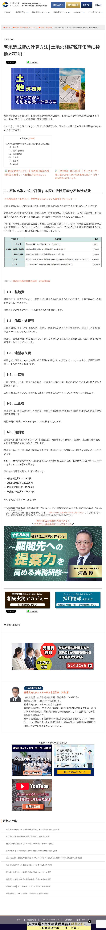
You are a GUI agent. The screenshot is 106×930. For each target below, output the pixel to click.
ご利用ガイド (94, 12)
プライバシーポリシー (50, 920)
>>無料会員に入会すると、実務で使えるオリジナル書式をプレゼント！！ (40, 199)
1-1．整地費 (13, 147)
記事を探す (78, 12)
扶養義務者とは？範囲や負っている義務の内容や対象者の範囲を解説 (31, 851)
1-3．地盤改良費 (15, 154)
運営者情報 (31, 920)
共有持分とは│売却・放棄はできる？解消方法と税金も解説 (28, 886)
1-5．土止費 (13, 161)
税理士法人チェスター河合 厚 (46, 692)
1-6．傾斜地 (13, 164)
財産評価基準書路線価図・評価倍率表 (31, 281)
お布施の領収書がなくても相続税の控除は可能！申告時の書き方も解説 (32, 829)
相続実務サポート (39, 12)
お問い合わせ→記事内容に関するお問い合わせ (66, 513)
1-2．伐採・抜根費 (16, 151)
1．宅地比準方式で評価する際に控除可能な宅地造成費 (28, 144)
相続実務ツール (60, 12)
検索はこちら (58, 5)
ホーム (19, 920)
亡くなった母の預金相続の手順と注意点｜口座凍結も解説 (27, 836)
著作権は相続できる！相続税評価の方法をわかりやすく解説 (28, 872)
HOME (7, 12)
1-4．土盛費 (13, 157)
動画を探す (21, 12)
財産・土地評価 (13, 625)
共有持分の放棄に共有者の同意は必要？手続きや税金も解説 (28, 879)
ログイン (86, 5)
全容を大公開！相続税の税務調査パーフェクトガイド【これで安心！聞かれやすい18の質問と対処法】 (44, 858)
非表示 (32, 138)
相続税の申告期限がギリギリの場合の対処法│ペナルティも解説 (30, 844)
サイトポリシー (83, 920)
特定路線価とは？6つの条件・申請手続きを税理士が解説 (27, 893)
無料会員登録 (73, 5)
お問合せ (98, 5)
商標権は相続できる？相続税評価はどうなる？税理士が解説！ (29, 865)
